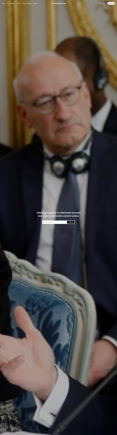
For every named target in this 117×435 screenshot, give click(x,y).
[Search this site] (100, 3)
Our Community (11, 3)
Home (3, 3)
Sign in (104, 3)
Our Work (19, 3)
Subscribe (111, 3)
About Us (35, 3)
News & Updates (27, 3)
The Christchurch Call (58, 3)
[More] (40, 3)
